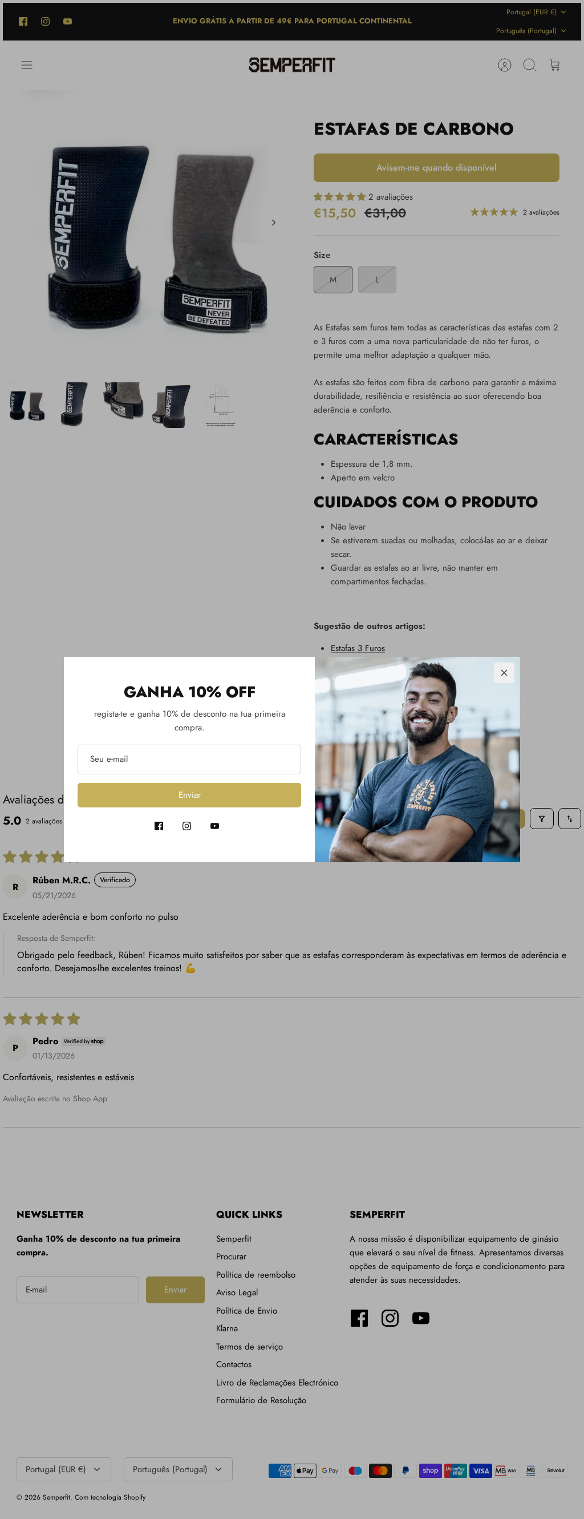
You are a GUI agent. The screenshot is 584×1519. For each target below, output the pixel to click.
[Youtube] (215, 826)
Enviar (190, 795)
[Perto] (504, 672)
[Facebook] (159, 826)
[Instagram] (187, 826)
